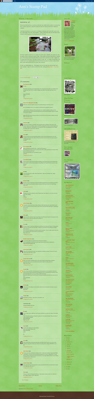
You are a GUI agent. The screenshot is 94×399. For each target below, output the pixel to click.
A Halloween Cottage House (70, 236)
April (68, 348)
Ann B (73, 21)
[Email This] (33, 77)
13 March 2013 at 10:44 (27, 254)
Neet (24, 224)
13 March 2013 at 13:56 (27, 291)
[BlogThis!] (35, 77)
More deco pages (69, 316)
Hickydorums (68, 191)
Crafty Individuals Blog (69, 202)
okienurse (25, 122)
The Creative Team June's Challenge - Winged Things (69, 282)
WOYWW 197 (69, 359)
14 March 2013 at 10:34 (27, 377)
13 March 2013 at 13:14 (27, 280)
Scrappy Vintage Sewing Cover (70, 310)
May (68, 346)
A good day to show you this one (70, 300)
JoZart (67, 257)
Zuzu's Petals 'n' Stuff (70, 207)
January (68, 364)
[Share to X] (36, 77)
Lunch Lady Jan (26, 258)
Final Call (67, 192)
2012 (67, 366)
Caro (24, 340)
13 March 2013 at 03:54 (27, 118)
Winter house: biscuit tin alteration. (70, 209)
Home (40, 386)
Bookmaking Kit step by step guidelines (70, 197)
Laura (24, 326)
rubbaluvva (68, 270)
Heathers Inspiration (27, 239)
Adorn (67, 222)
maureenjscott (26, 249)
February (69, 362)
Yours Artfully (69, 286)
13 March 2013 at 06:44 (27, 142)
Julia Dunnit (26, 351)
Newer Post (22, 386)
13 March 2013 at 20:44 (27, 368)
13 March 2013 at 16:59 (27, 321)
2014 (67, 338)
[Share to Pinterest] (38, 77)
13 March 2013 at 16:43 (27, 307)
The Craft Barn (69, 251)
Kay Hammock (26, 84)
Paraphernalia (69, 325)
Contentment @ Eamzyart (69, 224)
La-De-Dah (68, 319)
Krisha (24, 285)
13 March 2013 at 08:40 (27, 220)
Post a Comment (25, 380)
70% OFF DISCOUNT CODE (70, 253)
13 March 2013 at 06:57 (27, 167)
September (69, 341)
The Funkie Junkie (69, 263)
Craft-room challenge (70, 331)
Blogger (52, 396)
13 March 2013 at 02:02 (27, 98)
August (68, 344)
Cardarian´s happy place (70, 240)
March (68, 350)
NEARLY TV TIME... (70, 203)
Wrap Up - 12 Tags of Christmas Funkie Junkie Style (70, 265)
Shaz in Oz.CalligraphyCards (29, 102)
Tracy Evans (68, 213)
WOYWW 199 (69, 352)
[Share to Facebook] (37, 77)
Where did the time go (70, 276)
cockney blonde (26, 363)
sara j (24, 134)
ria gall (24, 269)
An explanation (68, 305)
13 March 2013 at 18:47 (27, 346)
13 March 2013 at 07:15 (27, 176)
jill (23, 171)
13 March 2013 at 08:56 (27, 245)
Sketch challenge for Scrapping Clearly (69, 294)
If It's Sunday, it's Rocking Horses (69, 187)
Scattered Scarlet (69, 275)
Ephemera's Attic (69, 309)
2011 (67, 369)
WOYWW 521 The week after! (70, 243)
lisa (24, 311)
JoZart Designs (26, 203)
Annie (24, 191)
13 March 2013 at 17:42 (27, 336)
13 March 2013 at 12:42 (27, 265)
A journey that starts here (70, 292)
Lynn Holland (26, 159)
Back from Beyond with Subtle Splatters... (70, 321)
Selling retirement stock (70, 248)
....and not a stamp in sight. (70, 357)
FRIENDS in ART (69, 234)
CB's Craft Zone (69, 304)
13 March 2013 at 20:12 (27, 358)
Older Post (58, 386)
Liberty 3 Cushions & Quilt (70, 259)
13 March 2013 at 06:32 (27, 130)
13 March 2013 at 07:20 (27, 187)
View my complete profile (69, 40)
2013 (67, 340)
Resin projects (68, 288)
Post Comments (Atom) (28, 388)
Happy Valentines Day (70, 230)
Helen (24, 215)
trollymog (68, 315)
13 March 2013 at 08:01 (27, 199)
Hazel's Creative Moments (69, 229)
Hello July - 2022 (69, 219)
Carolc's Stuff (68, 247)
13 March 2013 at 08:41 (27, 234)
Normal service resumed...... (68, 327)
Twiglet (24, 295)
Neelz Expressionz (69, 195)
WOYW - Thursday (70, 354)
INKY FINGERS (69, 217)
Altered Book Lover (70, 185)
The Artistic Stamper (70, 279)
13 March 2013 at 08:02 (27, 210)
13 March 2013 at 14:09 (27, 299)
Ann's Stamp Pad (33, 6)
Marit (24, 372)
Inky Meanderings (69, 298)
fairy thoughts (26, 146)
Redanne (25, 180)
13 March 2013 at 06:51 (27, 155)
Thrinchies (68, 214)
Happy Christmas (69, 271)
